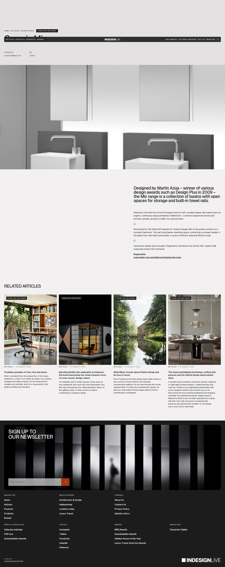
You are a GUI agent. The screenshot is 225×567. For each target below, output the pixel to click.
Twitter (63, 534)
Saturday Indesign (13, 529)
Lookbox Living (66, 509)
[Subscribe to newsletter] (65, 482)
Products (31, 39)
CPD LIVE (201, 39)
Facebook (64, 538)
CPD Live (8, 534)
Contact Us (120, 504)
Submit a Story (122, 513)
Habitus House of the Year (128, 538)
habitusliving (65, 504)
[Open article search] (218, 39)
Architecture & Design (70, 500)
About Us (119, 500)
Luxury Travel (66, 513)
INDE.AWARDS (171, 39)
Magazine (210, 39)
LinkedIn (63, 543)
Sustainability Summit (15, 538)
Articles (10, 39)
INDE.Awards (121, 529)
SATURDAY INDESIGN (187, 39)
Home (7, 500)
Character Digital (178, 529)
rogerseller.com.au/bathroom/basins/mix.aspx (157, 257)
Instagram (64, 529)
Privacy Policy (122, 509)
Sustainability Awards (126, 534)
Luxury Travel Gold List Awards (130, 543)
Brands (40, 39)
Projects (20, 39)
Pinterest (64, 547)
